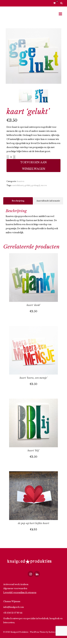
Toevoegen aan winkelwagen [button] (33, 317)
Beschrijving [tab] (18, 201)
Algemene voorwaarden (15, 588)
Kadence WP (54, 632)
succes (44, 185)
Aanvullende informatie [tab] (48, 201)
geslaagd (35, 185)
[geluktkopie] (33, 56)
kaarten (20, 181)
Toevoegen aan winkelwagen (33, 165)
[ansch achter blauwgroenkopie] (25, 96)
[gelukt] (41, 96)
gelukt (27, 185)
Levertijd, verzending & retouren (19, 592)
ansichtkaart (18, 185)
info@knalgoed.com (13, 607)
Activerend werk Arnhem (15, 584)
